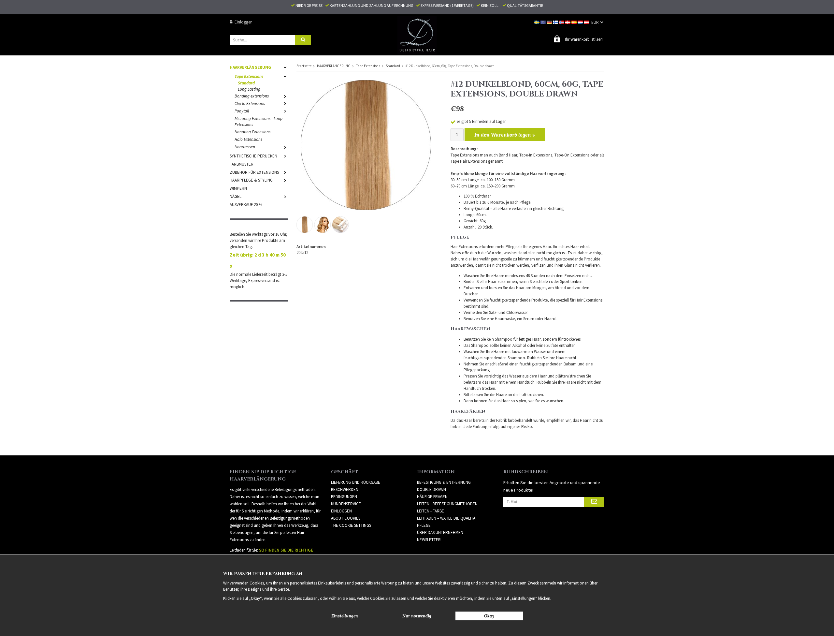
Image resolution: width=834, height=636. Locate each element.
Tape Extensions (249, 76)
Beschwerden (344, 489)
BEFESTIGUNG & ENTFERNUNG (444, 482)
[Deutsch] (550, 22)
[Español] (574, 22)
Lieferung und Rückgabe (355, 482)
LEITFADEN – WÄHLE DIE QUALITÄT (447, 518)
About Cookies (345, 518)
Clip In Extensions (250, 103)
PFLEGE (424, 525)
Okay (489, 616)
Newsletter (429, 539)
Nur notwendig (416, 616)
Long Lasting (249, 89)
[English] (543, 22)
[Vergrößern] (366, 144)
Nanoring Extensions (252, 132)
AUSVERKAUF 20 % (246, 204)
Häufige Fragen (432, 496)
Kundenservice (346, 504)
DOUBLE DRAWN (431, 489)
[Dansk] (568, 22)
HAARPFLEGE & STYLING (251, 180)
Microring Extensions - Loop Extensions (258, 121)
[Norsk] (562, 22)
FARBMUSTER (241, 164)
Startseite (303, 66)
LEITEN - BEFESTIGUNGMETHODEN (447, 504)
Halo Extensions (248, 139)
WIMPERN (238, 188)
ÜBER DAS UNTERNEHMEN (440, 532)
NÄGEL (235, 196)
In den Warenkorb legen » (504, 134)
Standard (246, 83)
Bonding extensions (252, 96)
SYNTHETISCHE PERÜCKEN (253, 156)
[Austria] (587, 22)
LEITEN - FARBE (430, 511)
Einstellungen (344, 616)
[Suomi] (556, 22)
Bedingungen (344, 496)
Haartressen (245, 147)
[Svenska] (537, 22)
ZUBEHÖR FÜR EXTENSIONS (254, 172)
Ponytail (242, 111)
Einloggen (243, 22)
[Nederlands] (581, 22)
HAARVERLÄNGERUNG (250, 67)
